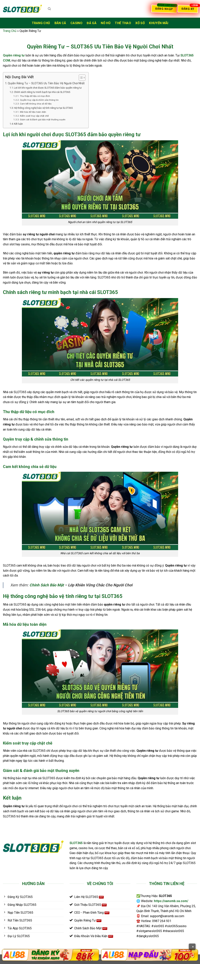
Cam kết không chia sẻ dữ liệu (35, 103)
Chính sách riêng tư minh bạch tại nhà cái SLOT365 (42, 92)
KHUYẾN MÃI (158, 23)
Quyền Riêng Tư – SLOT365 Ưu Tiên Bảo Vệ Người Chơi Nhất (46, 83)
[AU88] (50, 955)
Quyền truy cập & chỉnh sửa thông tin (39, 100)
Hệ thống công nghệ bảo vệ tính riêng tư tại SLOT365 (43, 107)
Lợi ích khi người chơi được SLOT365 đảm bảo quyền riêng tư (48, 87)
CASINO (76, 23)
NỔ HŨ (106, 23)
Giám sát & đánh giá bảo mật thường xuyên (42, 119)
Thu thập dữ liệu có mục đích (35, 96)
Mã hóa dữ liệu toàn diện (33, 112)
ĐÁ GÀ (91, 23)
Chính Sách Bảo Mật (46, 585)
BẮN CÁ (60, 23)
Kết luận (18, 123)
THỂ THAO (123, 23)
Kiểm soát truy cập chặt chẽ (34, 115)
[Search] (49, 9)
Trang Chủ (41, 23)
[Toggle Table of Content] (80, 77)
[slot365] (22, 9)
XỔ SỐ (140, 23)
